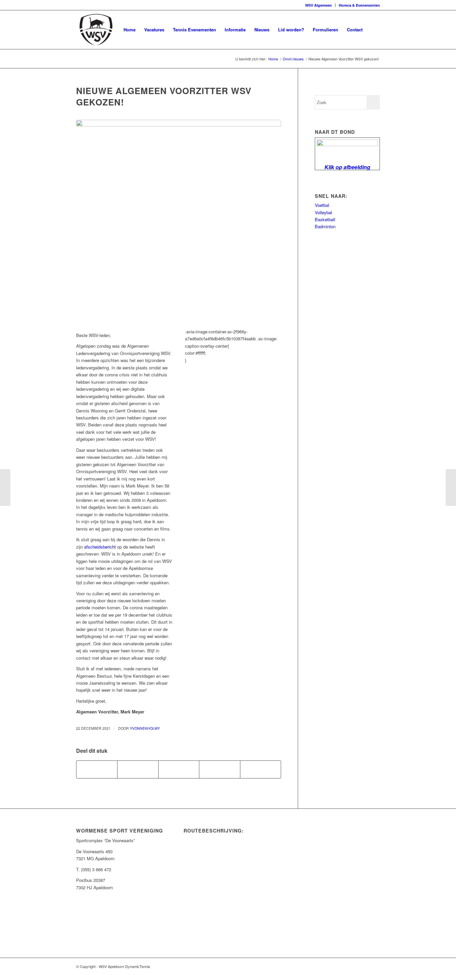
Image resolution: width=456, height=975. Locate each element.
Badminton (325, 226)
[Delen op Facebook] (96, 769)
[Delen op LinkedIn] (219, 769)
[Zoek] (373, 29)
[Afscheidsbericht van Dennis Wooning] (5, 487)
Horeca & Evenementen (359, 5)
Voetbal (322, 205)
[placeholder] (178, 222)
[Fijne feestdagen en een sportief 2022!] (451, 487)
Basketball (325, 219)
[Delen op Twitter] (138, 769)
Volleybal (323, 212)
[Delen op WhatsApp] (179, 769)
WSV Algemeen (318, 5)
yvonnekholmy (145, 728)
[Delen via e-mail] (260, 769)
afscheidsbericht (100, 547)
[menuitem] (318, 5)
